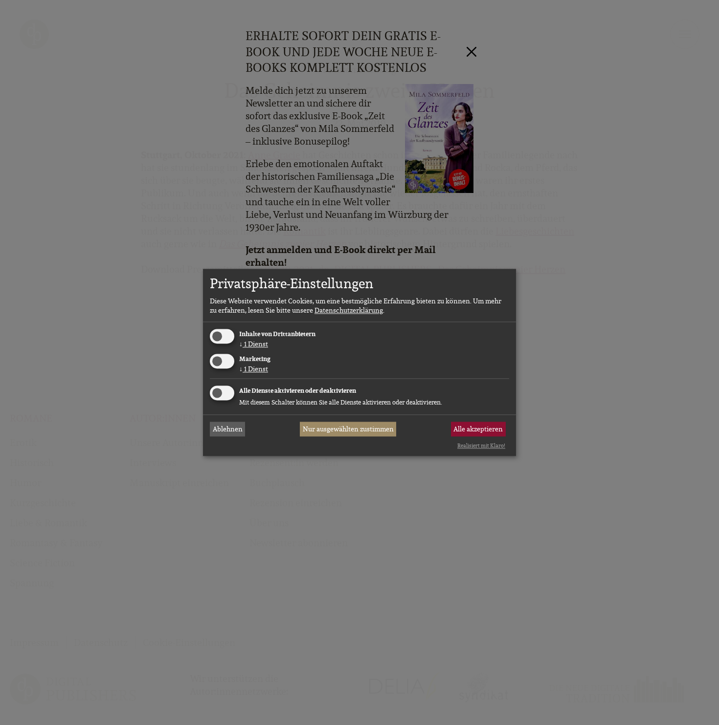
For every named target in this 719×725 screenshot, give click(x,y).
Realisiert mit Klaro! (481, 445)
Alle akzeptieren (478, 429)
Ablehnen (228, 429)
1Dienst (253, 344)
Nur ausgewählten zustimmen (348, 429)
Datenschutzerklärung (349, 310)
